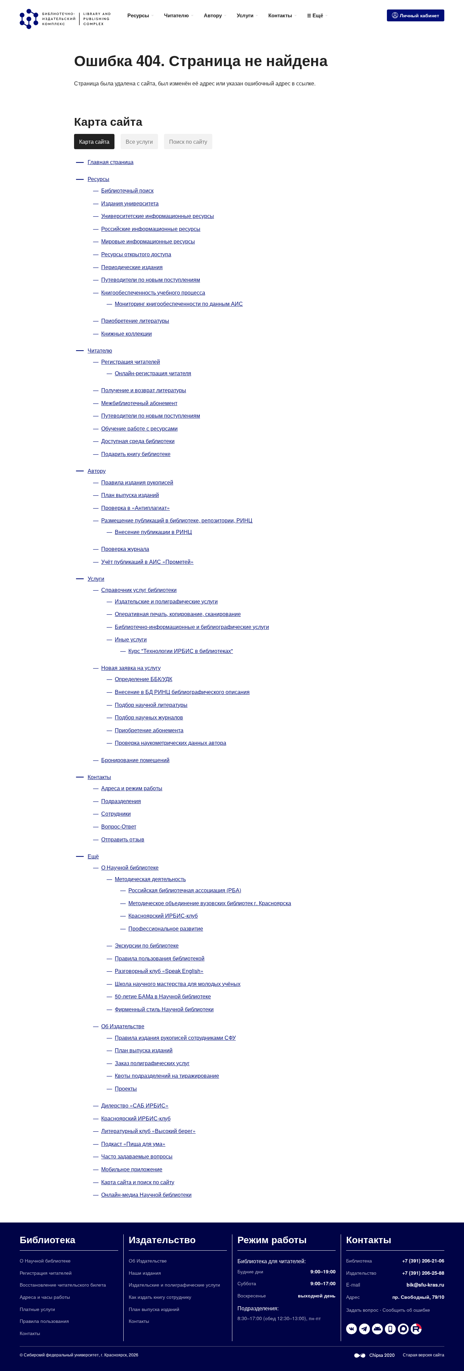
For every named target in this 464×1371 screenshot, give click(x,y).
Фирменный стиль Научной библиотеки (164, 1009)
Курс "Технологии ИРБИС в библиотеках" (180, 651)
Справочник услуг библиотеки (139, 590)
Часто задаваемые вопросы (137, 1156)
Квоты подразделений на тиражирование (167, 1075)
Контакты (99, 777)
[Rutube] (416, 1329)
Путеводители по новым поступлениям (150, 279)
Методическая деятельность (150, 879)
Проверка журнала (125, 549)
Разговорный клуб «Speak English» (159, 971)
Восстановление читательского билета (63, 1284)
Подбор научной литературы (151, 705)
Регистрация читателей (130, 361)
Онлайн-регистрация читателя (153, 373)
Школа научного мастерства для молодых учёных (177, 984)
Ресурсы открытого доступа (136, 254)
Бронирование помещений (135, 760)
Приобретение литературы (135, 320)
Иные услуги (131, 639)
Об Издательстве (122, 1026)
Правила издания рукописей (137, 482)
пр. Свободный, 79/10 (418, 1296)
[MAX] (403, 1329)
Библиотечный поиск (127, 190)
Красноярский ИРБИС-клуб (163, 915)
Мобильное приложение (131, 1169)
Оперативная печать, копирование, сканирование (178, 614)
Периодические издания (132, 267)
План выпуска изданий (130, 495)
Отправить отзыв (122, 839)
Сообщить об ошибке (406, 1309)
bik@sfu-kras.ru (425, 1284)
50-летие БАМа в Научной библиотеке (163, 996)
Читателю (100, 350)
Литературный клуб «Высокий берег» (148, 1131)
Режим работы (272, 1239)
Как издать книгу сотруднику (160, 1296)
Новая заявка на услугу (131, 668)
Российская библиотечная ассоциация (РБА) (184, 890)
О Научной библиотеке (130, 867)
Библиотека (47, 1239)
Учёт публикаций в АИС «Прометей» (147, 561)
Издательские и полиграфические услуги (166, 601)
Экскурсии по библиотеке (147, 945)
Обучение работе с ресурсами (139, 428)
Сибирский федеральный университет (61, 1355)
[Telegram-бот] (377, 1329)
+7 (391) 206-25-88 (423, 1272)
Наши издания (145, 1272)
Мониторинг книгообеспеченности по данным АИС (179, 303)
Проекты (126, 1088)
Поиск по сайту (188, 141)
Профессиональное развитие (165, 928)
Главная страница (110, 162)
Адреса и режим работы (131, 788)
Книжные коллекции (126, 333)
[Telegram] (364, 1329)
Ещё (93, 856)
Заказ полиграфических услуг (152, 1063)
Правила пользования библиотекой (159, 958)
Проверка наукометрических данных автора (170, 743)
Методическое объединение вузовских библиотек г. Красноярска (209, 903)
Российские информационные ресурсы (150, 229)
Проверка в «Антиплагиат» (135, 508)
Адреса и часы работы (45, 1296)
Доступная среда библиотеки (138, 441)
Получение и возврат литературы (143, 390)
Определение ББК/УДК (143, 679)
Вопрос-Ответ (118, 826)
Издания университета (130, 203)
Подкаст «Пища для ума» (133, 1144)
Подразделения (121, 801)
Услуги (96, 578)
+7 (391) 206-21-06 (423, 1260)
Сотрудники (116, 813)
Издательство (162, 1239)
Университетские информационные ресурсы (157, 216)
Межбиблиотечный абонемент (139, 403)
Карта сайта (94, 141)
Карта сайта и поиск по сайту (137, 1182)
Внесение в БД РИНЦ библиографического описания (182, 692)
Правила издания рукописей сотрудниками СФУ (175, 1037)
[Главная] (71, 19)
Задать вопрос (362, 1309)
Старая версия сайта (423, 1355)
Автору (97, 471)
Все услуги (139, 141)
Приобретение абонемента (149, 730)
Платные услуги (37, 1308)
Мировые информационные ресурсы (148, 241)
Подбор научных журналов (149, 717)
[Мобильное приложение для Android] (390, 1329)
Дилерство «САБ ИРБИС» (134, 1105)
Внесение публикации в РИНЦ (153, 532)
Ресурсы (98, 179)
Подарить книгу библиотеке (136, 454)
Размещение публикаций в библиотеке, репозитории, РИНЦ (176, 520)
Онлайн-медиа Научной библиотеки (146, 1194)
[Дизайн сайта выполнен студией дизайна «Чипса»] (374, 1355)
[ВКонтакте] (351, 1329)
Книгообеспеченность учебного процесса (153, 292)
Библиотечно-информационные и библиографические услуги (192, 627)
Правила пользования (44, 1320)
